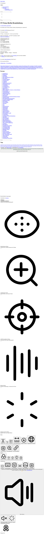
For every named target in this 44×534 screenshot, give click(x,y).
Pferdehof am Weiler (6, 100)
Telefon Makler (5, 108)
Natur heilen (5, 116)
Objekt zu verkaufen (6, 111)
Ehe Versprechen (5, 90)
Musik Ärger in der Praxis (38, 67)
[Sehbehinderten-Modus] (1, 248)
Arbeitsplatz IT (2, 144)
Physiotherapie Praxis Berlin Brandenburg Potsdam (11, 96)
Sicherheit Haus (5, 107)
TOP (5, 30)
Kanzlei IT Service (6, 131)
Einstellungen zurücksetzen (5, 523)
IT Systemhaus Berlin (6, 127)
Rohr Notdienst (5, 124)
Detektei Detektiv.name (7, 120)
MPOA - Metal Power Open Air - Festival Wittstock (11, 89)
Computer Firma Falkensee (13, 144)
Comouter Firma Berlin (7, 144)
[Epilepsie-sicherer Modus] (1, 433)
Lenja (4, 105)
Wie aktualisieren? (29, 470)
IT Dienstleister (16, 66)
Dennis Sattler (5, 136)
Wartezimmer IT (33, 68)
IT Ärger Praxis (11, 66)
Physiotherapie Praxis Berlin (7, 138)
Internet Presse (5, 109)
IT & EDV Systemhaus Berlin (8, 99)
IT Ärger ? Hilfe (5, 94)
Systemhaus (5, 75)
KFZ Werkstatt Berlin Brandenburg (9, 98)
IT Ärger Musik (5, 66)
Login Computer (5, 102)
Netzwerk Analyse (6, 106)
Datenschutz (7, 8)
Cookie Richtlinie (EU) (9, 9)
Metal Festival (5, 95)
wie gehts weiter (5, 137)
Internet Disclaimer (6, 117)
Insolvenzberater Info (6, 128)
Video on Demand (6, 135)
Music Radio (2, 1)
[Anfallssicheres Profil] (1, 294)
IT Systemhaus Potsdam (30, 67)
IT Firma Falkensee (31, 66)
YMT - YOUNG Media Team (8, 122)
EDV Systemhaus (19, 144)
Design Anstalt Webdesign (7, 121)
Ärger (2, 55)
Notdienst (3, 56)
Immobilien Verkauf (6, 129)
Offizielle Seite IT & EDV (7, 83)
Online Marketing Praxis (14, 68)
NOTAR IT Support (6, 133)
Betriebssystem (5, 74)
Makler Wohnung (6, 112)
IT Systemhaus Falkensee (21, 67)
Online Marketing (8, 59)
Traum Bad (4, 103)
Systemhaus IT (5, 73)
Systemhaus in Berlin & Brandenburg (9, 115)
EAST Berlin (5, 76)
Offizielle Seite (2, 63)
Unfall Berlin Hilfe (6, 92)
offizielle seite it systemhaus (5, 68)
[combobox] (22, 150)
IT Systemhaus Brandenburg (12, 67)
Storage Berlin (5, 87)
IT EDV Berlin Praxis (6, 91)
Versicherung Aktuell (6, 126)
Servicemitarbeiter (6, 6)
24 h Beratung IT (5, 110)
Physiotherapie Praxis (6, 84)
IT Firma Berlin (25, 66)
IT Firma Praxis (37, 66)
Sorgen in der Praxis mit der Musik (24, 68)
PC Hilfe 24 (5, 82)
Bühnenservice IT (6, 88)
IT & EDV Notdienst (6, 79)
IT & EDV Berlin (6, 80)
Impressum (4, 7)
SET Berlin (4, 130)
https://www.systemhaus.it (4, 36)
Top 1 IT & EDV (5, 118)
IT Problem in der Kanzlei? (7, 125)
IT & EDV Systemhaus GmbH (25, 144)
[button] (3, 441)
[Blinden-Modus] (1, 387)
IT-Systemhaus (14, 55)
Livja (3, 104)
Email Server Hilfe (6, 97)
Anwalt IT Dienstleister (7, 132)
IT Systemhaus (20, 147)
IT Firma (21, 66)
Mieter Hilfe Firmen (6, 119)
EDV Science (5, 78)
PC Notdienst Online (6, 86)
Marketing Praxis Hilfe (6, 93)
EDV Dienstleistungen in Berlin (8, 77)
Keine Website (5, 101)
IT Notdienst (5, 81)
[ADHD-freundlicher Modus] (1, 341)
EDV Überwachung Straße (7, 134)
